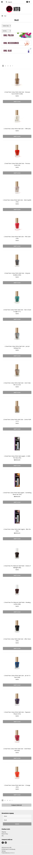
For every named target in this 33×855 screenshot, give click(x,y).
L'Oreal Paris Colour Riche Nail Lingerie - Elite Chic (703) (17, 530)
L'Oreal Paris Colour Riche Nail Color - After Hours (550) (17, 640)
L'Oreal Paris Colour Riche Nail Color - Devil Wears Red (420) (17, 749)
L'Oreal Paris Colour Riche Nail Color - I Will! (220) (17, 128)
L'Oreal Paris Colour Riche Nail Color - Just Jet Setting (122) (17, 347)
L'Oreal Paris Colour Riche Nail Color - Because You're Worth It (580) (17, 93)
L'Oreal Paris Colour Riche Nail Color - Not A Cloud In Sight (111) (17, 310)
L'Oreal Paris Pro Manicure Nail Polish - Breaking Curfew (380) (17, 603)
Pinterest (6, 843)
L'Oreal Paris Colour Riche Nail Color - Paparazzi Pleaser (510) (17, 713)
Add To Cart (17, 101)
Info (3, 835)
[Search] (7, 2)
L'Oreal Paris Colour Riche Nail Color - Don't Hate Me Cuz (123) (17, 383)
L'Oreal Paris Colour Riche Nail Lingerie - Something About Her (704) (17, 493)
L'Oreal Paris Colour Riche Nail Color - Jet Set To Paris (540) (17, 676)
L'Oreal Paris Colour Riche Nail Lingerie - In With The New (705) (17, 457)
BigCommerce (11, 853)
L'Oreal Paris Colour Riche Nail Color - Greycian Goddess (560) (17, 274)
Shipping (4, 832)
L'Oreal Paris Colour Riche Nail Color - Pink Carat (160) (17, 237)
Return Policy (5, 834)
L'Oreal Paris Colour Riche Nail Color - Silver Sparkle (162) (17, 201)
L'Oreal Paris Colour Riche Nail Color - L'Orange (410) (17, 786)
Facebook (3, 843)
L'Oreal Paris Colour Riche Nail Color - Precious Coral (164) (17, 164)
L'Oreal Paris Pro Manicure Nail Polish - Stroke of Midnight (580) (17, 566)
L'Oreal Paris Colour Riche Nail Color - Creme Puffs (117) (17, 420)
